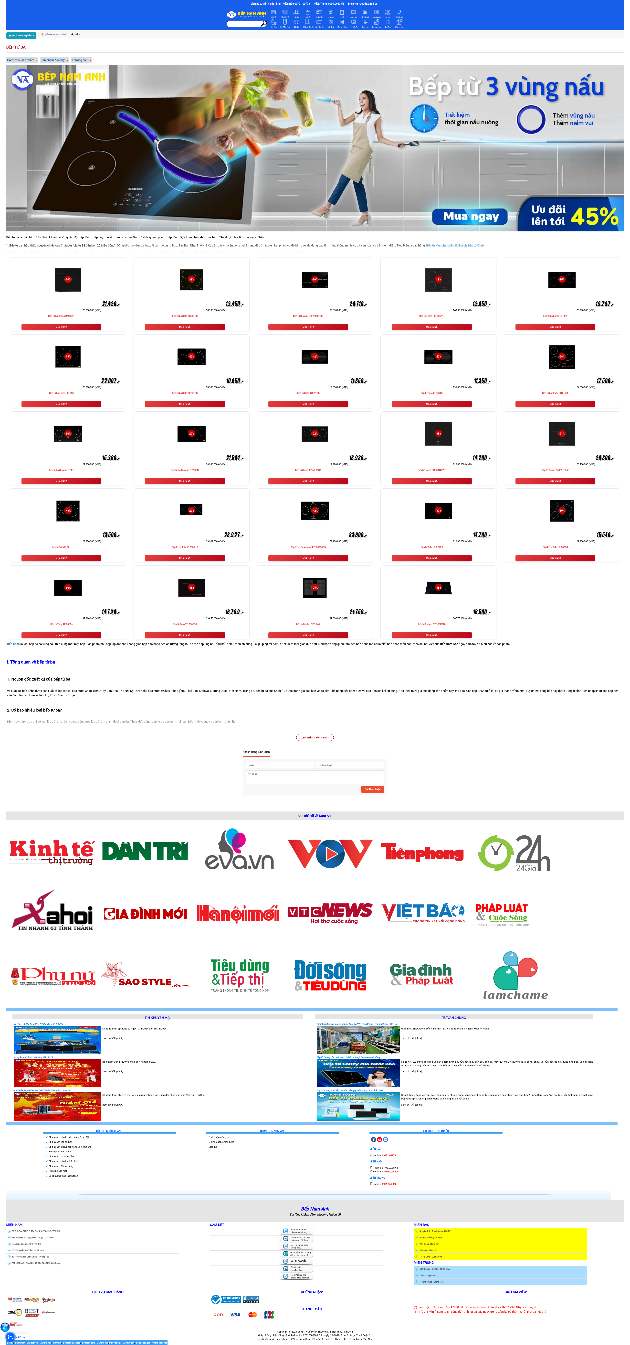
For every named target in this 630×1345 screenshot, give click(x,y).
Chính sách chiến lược (221, 1141)
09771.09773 (389, 1155)
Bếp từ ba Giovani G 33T (61, 470)
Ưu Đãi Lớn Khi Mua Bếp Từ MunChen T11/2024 (38, 1024)
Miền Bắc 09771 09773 (296, 3)
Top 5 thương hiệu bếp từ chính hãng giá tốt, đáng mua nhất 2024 (350, 1090)
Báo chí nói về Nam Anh (315, 815)
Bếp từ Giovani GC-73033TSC (308, 315)
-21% (562, 433)
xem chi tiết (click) (112, 1038)
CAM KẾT (217, 1224)
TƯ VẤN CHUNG (454, 1017)
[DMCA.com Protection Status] (251, 1299)
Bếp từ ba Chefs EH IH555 (555, 393)
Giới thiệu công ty (219, 1137)
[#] (226, 1299)
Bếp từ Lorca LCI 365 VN (431, 315)
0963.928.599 (391, 1171)
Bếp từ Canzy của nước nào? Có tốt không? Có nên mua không (348, 1057)
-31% (191, 279)
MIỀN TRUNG (424, 1262)
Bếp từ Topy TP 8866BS (185, 624)
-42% (191, 356)
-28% (562, 356)
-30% (68, 433)
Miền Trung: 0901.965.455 (329, 3)
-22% (315, 433)
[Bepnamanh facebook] (373, 1141)
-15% (438, 279)
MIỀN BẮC (421, 1224)
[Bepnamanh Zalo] (385, 1141)
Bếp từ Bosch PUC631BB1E (432, 470)
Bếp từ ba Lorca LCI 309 (555, 315)
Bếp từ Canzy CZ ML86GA (308, 470)
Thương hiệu (80, 60)
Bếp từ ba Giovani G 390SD (185, 470)
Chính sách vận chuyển (60, 1141)
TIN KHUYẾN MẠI (158, 1017)
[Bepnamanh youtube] (379, 1141)
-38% (438, 587)
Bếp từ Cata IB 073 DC (308, 393)
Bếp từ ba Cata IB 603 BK (185, 315)
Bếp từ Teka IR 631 (61, 547)
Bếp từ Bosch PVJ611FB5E (555, 470)
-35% (438, 433)
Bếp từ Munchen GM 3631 (61, 315)
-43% (68, 510)
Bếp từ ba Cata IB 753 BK (185, 393)
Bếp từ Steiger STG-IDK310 (432, 624)
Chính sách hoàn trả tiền (61, 1156)
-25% (315, 587)
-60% (68, 587)
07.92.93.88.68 (390, 1167)
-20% (191, 433)
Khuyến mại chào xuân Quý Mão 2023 (33, 1057)
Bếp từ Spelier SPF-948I (308, 624)
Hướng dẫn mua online (60, 1151)
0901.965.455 (389, 1184)
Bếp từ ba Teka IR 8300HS (185, 547)
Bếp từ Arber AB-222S (432, 547)
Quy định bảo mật (58, 1170)
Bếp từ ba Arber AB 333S (555, 547)
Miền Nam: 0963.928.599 (363, 3)
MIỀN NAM (14, 1224)
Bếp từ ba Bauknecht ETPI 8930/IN (308, 547)
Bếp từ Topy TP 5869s (61, 624)
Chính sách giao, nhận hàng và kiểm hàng (70, 1146)
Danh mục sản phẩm (20, 60)
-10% (68, 279)
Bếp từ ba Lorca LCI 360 (61, 393)
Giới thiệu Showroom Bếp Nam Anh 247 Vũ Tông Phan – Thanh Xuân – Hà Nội (357, 1024)
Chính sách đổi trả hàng (61, 1166)
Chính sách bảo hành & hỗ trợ (64, 1161)
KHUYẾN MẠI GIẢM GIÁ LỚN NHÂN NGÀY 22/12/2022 (42, 1090)
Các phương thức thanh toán (63, 1175)
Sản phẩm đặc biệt (53, 60)
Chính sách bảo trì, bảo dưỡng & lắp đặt (69, 1137)
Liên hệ (213, 1146)
